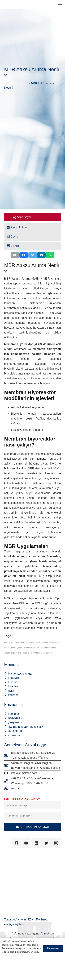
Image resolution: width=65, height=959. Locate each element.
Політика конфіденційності (15, 955)
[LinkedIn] (36, 843)
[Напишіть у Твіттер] (32, 255)
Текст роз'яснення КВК (19, 919)
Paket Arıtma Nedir (31, 648)
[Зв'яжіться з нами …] (7, 788)
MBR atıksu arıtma (12, 643)
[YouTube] (26, 843)
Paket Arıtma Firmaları (50, 643)
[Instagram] (56, 843)
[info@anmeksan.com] (7, 773)
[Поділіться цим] (23, 255)
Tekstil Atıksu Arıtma (47, 648)
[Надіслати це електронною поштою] (15, 255)
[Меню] (60, 4)
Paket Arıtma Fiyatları (13, 648)
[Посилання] (5, 4)
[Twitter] (46, 843)
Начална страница (16, 83)
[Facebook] (16, 843)
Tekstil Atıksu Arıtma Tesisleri (16, 653)
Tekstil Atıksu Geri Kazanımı (41, 653)
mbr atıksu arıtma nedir (30, 643)
